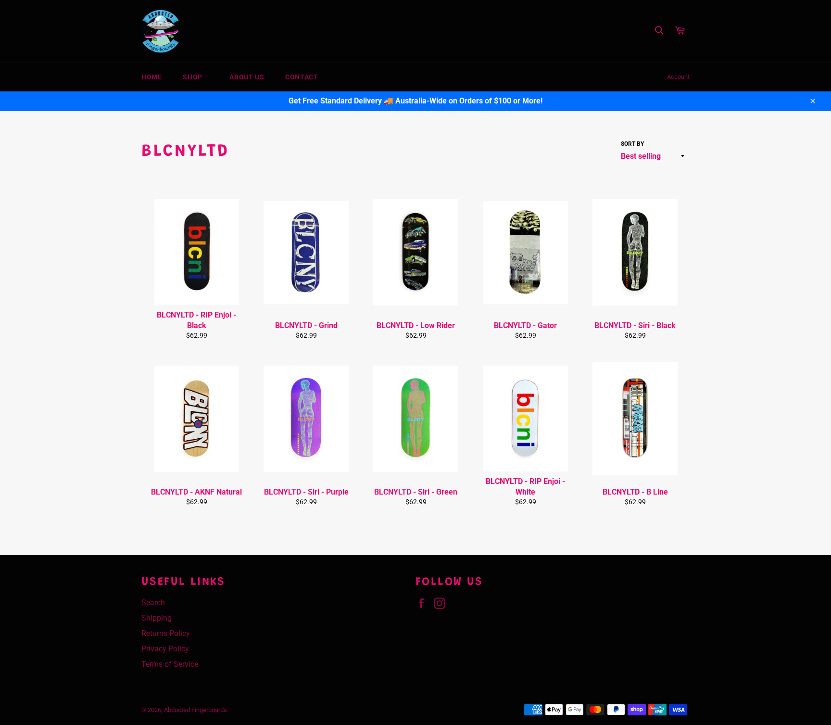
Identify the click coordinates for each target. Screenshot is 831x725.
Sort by (632, 143)
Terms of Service (169, 664)
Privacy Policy (165, 648)
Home (151, 77)
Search (153, 602)
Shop (193, 77)
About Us (246, 77)
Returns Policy (165, 633)
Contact (301, 77)
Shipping (156, 618)
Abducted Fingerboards (195, 709)
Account (678, 76)
